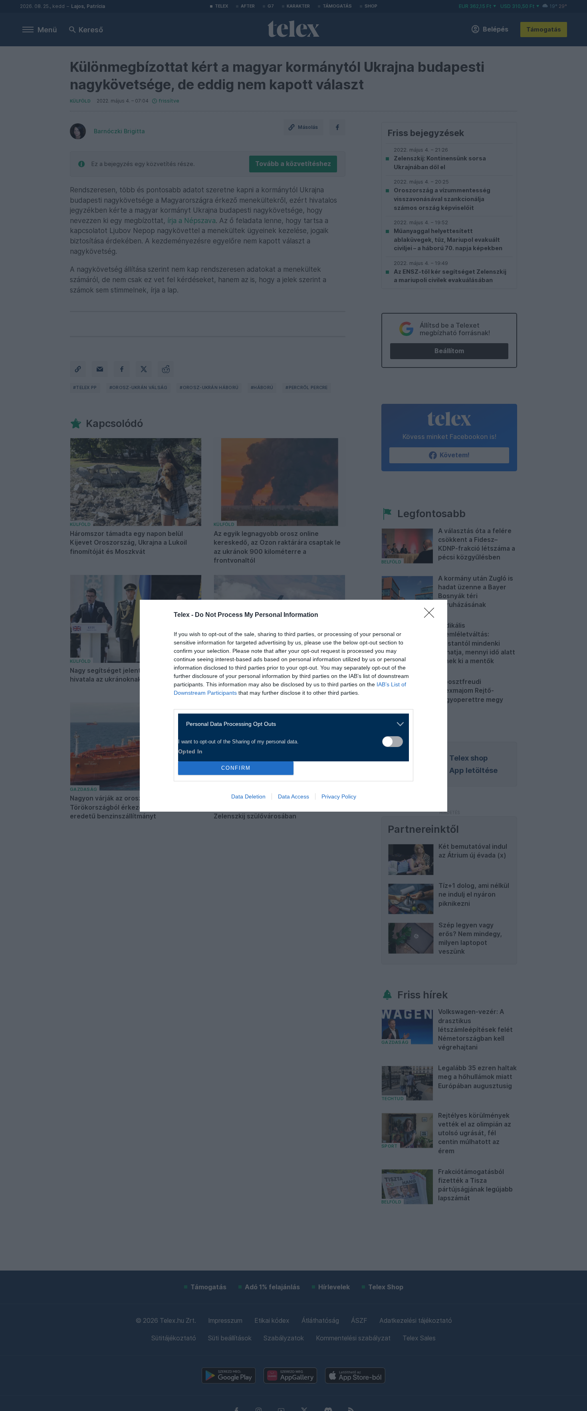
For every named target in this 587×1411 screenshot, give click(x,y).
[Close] (431, 615)
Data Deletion (248, 796)
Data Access (293, 796)
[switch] (392, 741)
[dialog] (293, 706)
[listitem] (290, 724)
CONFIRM (236, 768)
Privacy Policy (338, 796)
